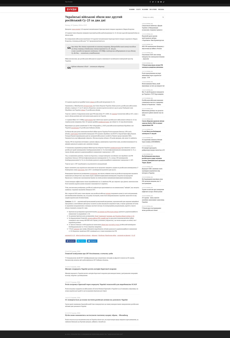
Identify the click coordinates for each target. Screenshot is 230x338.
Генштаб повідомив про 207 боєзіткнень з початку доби (89, 253)
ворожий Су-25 (70, 235)
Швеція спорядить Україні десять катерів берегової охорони (90, 269)
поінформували (103, 122)
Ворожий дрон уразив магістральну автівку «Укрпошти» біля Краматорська (153, 38)
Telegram (93, 241)
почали (108, 193)
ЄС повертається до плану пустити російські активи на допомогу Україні (96, 300)
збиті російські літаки (83, 235)
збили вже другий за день (110, 225)
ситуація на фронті (123, 235)
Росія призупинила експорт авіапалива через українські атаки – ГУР (151, 75)
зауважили (93, 173)
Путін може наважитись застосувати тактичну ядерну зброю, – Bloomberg (96, 315)
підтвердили (87, 106)
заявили (76, 229)
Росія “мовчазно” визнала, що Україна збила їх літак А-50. (114, 216)
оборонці (94, 235)
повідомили (88, 120)
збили (92, 102)
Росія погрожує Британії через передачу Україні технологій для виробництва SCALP (101, 284)
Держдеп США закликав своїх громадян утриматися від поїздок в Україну (152, 171)
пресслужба (76, 29)
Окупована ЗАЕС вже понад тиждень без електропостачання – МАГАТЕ (153, 57)
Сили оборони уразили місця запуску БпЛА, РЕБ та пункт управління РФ (153, 123)
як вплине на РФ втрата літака (107, 212)
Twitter (82, 241)
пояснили (81, 170)
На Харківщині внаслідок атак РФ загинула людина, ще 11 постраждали (152, 181)
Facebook (71, 241)
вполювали (75, 128)
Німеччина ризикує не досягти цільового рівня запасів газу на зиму (152, 113)
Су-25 (133, 235)
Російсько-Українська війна (107, 235)
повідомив (74, 134)
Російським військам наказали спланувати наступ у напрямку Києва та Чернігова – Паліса (152, 102)
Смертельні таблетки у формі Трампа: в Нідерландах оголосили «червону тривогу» (152, 28)
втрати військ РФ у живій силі (98, 218)
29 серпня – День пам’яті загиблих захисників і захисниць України (153, 200)
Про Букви (68, 2)
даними (114, 114)
